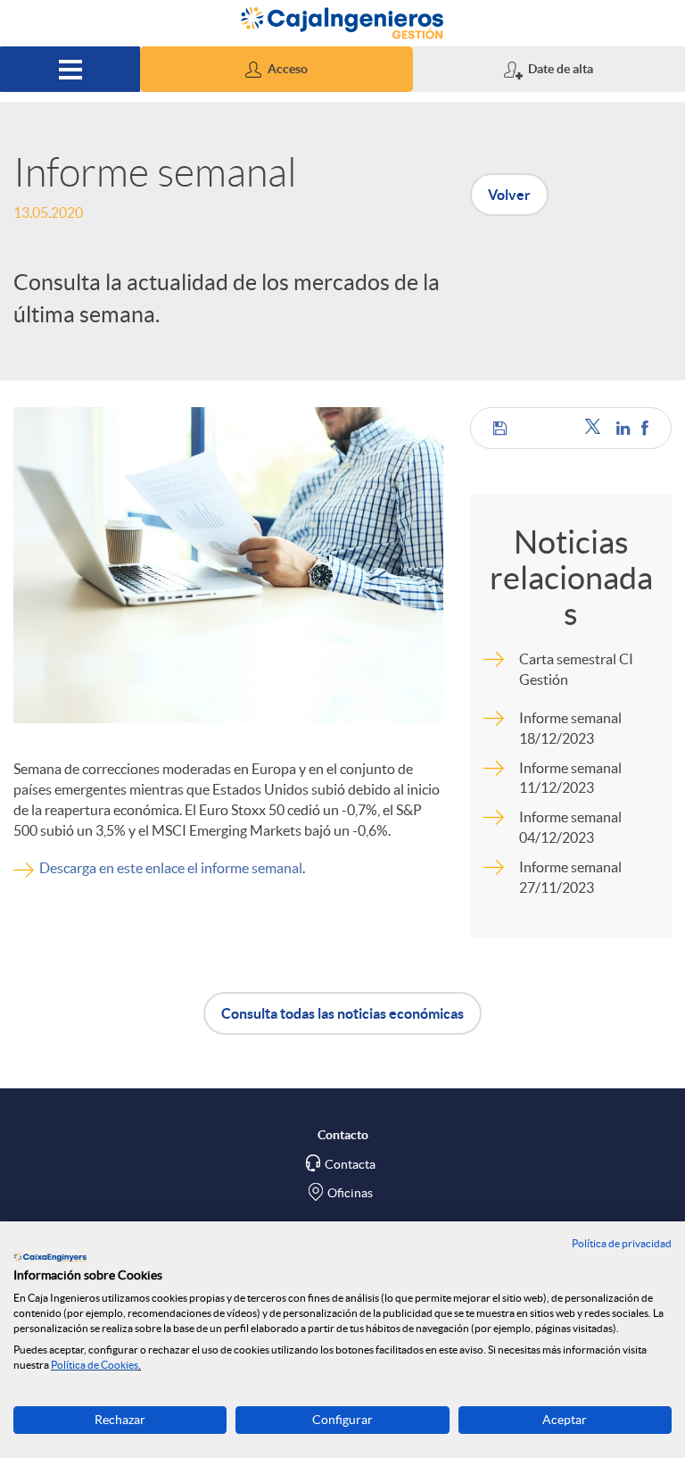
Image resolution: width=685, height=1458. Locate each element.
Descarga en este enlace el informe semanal (170, 868)
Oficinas (350, 1193)
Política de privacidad (622, 1243)
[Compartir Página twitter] (596, 428)
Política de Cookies (94, 1365)
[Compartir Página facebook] (645, 428)
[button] (276, 69)
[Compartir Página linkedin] (624, 428)
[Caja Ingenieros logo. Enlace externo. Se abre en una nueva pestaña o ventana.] (50, 1257)
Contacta (350, 1164)
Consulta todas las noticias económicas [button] (342, 1013)
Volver (509, 195)
